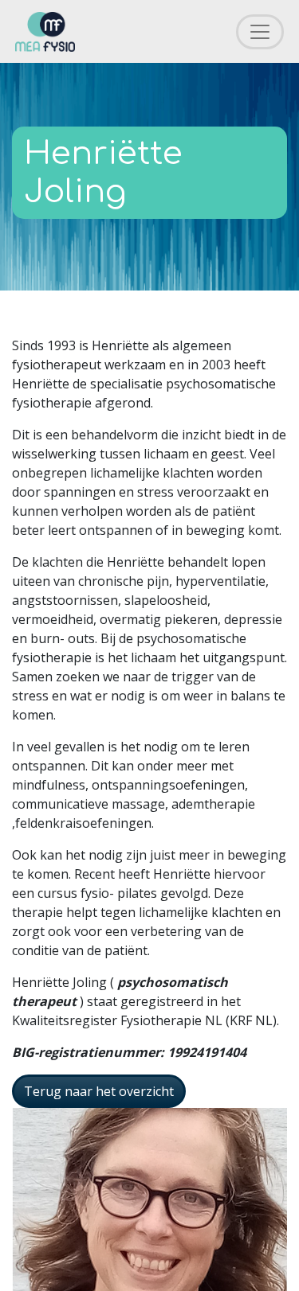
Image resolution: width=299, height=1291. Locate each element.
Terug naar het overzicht (99, 1091)
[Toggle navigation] (260, 31)
